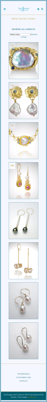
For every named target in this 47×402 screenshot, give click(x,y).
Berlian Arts (31, 397)
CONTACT (23, 381)
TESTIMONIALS (23, 374)
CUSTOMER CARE (23, 377)
